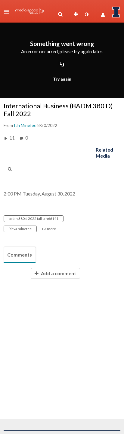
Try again (62, 79)
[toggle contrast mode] (86, 14)
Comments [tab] (19, 254)
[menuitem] (60, 14)
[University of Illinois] (116, 12)
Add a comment (58, 273)
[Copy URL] (62, 64)
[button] (8, 12)
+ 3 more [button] (49, 228)
